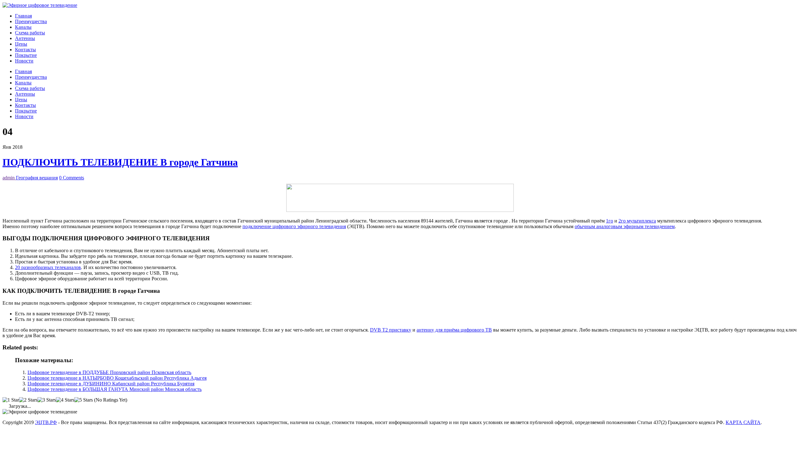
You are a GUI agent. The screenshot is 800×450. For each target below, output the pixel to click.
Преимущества (31, 21)
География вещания (37, 177)
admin (9, 177)
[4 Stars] (65, 400)
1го (609, 220)
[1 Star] (10, 400)
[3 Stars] (47, 400)
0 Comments (71, 177)
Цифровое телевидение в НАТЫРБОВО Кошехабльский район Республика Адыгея (117, 378)
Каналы (23, 27)
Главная (23, 15)
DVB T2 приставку (390, 329)
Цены (21, 44)
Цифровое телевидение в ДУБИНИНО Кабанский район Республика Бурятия (111, 383)
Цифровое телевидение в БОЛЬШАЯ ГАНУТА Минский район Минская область (115, 389)
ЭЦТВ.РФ (46, 422)
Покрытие (26, 55)
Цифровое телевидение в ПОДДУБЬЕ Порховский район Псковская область (109, 372)
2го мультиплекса (637, 220)
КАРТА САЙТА (743, 422)
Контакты (25, 49)
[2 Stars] (28, 400)
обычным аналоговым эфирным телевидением (625, 226)
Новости (24, 60)
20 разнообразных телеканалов (48, 267)
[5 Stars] (83, 400)
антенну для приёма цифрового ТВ (454, 329)
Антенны (25, 38)
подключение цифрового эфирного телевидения (294, 226)
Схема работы (30, 32)
